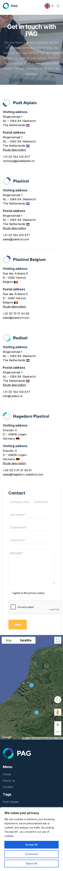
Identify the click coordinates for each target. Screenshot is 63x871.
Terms (59, 738)
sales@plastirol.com (16, 239)
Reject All (31, 863)
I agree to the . (28, 592)
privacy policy (36, 592)
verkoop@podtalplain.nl (18, 161)
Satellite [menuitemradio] (25, 640)
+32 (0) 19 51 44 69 (16, 313)
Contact (8, 787)
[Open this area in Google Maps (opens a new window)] (6, 737)
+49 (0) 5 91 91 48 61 (17, 470)
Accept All (32, 844)
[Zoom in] (57, 724)
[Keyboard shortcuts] (24, 738)
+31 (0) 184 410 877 (16, 156)
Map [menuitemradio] (9, 640)
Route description (14, 150)
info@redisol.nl (12, 396)
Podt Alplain (11, 802)
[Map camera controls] (57, 699)
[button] (36, 712)
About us (9, 780)
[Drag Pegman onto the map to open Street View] (57, 712)
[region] (31, 839)
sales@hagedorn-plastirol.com (23, 474)
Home (7, 774)
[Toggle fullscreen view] (57, 640)
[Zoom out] (57, 731)
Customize (31, 854)
